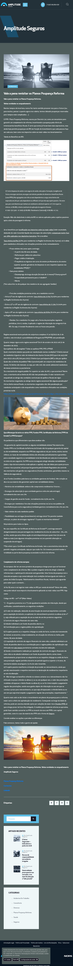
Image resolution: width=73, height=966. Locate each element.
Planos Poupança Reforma (23, 912)
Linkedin (7, 790)
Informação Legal (9, 943)
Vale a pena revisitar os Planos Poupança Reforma (34, 93)
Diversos (17, 908)
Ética (59, 943)
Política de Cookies (37, 943)
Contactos (8, 786)
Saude (16, 917)
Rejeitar (15, 959)
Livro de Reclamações (51, 943)
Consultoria (18, 903)
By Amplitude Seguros (27, 836)
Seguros (16, 922)
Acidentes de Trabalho (21, 898)
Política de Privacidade (22, 943)
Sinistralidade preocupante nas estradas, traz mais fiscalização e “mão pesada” (28, 875)
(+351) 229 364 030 (53, 4)
